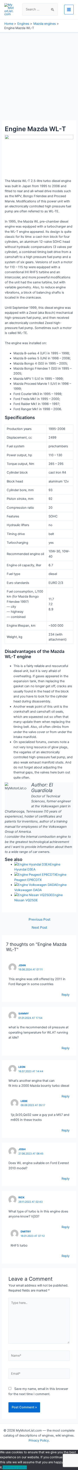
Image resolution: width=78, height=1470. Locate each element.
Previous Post (39, 919)
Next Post (39, 927)
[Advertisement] (39, 74)
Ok (5, 1467)
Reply (66, 995)
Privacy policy (17, 1467)
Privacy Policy (39, 1440)
